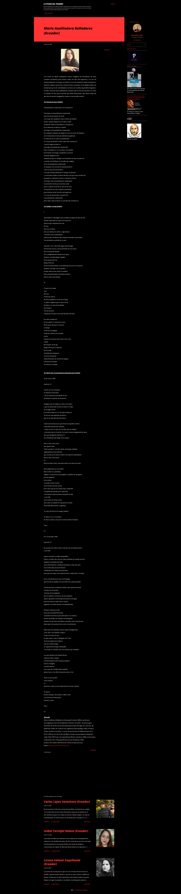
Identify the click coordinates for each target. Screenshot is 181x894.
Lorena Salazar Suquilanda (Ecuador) (62, 862)
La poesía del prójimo (53, 4)
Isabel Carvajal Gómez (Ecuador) (66, 831)
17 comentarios (55, 821)
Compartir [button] (107, 50)
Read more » (87, 821)
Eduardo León (137, 35)
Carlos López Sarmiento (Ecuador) (67, 802)
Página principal (48, 13)
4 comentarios (55, 884)
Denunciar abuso (131, 49)
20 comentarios (55, 851)
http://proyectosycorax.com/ (59, 745)
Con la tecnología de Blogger (80, 890)
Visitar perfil (137, 40)
